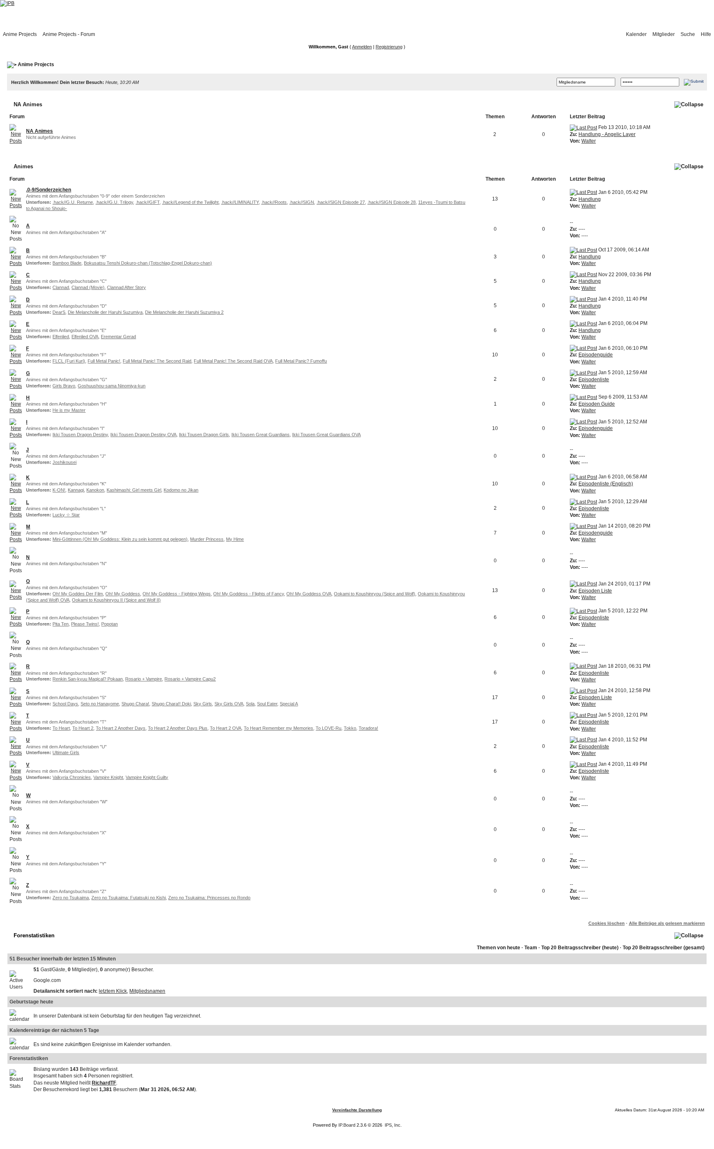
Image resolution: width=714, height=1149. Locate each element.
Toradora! (368, 728)
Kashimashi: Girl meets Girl (134, 489)
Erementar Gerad (118, 336)
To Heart (61, 728)
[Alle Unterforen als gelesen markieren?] (16, 198)
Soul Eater (267, 703)
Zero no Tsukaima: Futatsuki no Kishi (128, 897)
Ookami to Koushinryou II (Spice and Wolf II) (116, 599)
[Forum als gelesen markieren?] (16, 134)
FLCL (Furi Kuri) (68, 360)
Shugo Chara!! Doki (171, 703)
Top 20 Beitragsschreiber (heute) (580, 948)
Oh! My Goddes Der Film (77, 593)
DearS (58, 312)
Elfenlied (60, 336)
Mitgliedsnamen (147, 991)
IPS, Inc (392, 1125)
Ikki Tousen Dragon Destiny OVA (143, 434)
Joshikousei (64, 462)
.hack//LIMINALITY (240, 202)
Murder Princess (207, 539)
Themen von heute (498, 948)
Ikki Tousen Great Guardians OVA (326, 434)
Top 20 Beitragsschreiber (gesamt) (663, 948)
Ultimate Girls (65, 752)
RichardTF (104, 1083)
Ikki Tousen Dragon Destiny (80, 434)
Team (530, 948)
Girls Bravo (63, 385)
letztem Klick (113, 991)
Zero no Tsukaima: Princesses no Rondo (209, 897)
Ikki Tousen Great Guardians (260, 434)
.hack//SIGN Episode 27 (341, 202)
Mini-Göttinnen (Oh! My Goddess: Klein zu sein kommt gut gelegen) (120, 539)
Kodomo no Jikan (181, 489)
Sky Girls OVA (228, 703)
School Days (65, 703)
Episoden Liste (595, 591)
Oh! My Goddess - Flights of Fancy (248, 593)
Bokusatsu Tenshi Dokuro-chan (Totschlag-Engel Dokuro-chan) (148, 262)
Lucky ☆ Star (66, 514)
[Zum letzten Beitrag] (583, 127)
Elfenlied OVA (84, 336)
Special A (289, 703)
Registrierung (389, 46)
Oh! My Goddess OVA (308, 593)
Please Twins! (85, 623)
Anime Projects (20, 34)
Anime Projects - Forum (69, 34)
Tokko (350, 728)
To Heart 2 (82, 728)
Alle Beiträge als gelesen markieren (667, 923)
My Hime (235, 539)
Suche (688, 34)
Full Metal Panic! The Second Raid (157, 360)
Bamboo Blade (66, 262)
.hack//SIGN (301, 202)
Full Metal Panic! (104, 360)
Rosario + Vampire (143, 678)
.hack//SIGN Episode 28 (391, 202)
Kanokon (95, 489)
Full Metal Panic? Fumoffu (301, 360)
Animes (23, 166)
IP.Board (346, 1125)
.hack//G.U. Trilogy (114, 202)
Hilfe (706, 34)
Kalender (636, 34)
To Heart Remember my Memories (278, 728)
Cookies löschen (606, 923)
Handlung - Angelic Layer (606, 134)
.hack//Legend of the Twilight (190, 202)
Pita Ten (60, 623)
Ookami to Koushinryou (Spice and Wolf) (374, 593)
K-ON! (58, 489)
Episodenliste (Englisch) (605, 484)
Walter (588, 141)
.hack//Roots (274, 202)
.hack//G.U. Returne (72, 202)
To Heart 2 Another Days (120, 728)
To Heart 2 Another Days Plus (177, 728)
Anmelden (362, 46)
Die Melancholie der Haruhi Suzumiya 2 (184, 312)
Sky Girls (202, 703)
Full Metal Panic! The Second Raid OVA (233, 360)
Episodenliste (593, 379)
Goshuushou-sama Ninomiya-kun (111, 385)
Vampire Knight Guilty (147, 777)
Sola (250, 703)
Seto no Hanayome (100, 703)
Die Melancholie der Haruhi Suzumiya (105, 312)
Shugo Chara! (135, 703)
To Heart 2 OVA (225, 728)
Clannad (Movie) (88, 287)
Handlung (589, 199)
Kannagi (76, 489)
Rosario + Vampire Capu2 (190, 678)
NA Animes (28, 104)
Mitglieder (663, 34)
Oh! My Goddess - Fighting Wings (177, 593)
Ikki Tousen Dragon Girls (204, 434)
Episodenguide (595, 355)
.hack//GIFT (147, 202)
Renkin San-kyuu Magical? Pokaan (87, 678)
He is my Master (69, 410)
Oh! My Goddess (122, 593)
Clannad (60, 287)
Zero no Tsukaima (70, 897)
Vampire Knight (108, 777)
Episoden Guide (596, 404)
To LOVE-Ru (328, 728)
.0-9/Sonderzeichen (48, 190)
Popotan (109, 623)
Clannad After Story (126, 287)
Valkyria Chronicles (71, 777)
